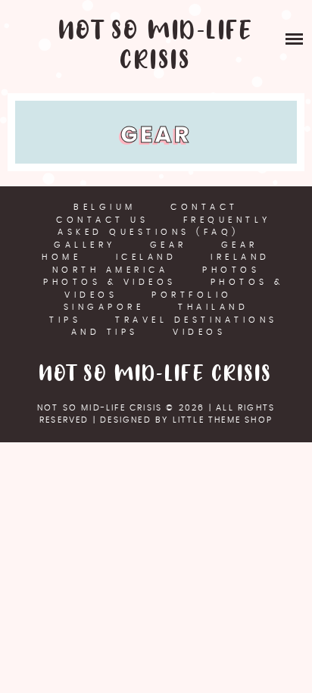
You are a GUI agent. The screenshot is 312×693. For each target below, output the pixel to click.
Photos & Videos (109, 282)
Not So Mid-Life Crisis (156, 46)
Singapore (104, 307)
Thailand (213, 307)
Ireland (240, 257)
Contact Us (102, 220)
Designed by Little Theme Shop (186, 420)
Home (61, 257)
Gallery (85, 245)
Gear (168, 245)
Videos (199, 332)
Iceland (146, 257)
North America (110, 270)
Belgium (104, 207)
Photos (231, 270)
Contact (204, 207)
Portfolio (191, 295)
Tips (65, 320)
